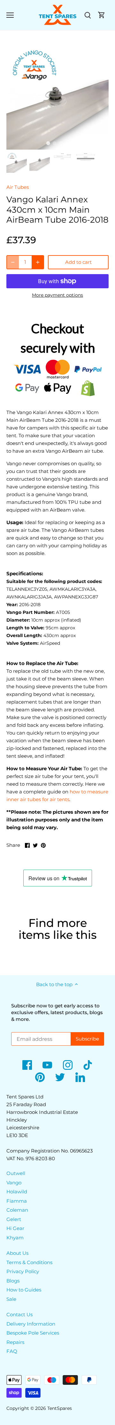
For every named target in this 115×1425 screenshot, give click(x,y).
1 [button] (48, 143)
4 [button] (67, 143)
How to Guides (23, 1290)
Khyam (15, 1238)
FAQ (11, 1351)
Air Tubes (17, 187)
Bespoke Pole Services (32, 1333)
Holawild (16, 1192)
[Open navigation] (10, 15)
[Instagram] (68, 1065)
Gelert (13, 1219)
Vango (13, 1183)
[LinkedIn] (80, 1077)
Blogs (12, 1281)
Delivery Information (30, 1324)
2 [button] (54, 143)
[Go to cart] (101, 15)
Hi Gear (15, 1228)
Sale (11, 1299)
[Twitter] (60, 1077)
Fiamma (16, 1201)
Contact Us (19, 1314)
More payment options (57, 295)
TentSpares (59, 1408)
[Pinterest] (40, 1077)
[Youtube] (47, 1065)
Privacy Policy (22, 1271)
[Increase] (38, 262)
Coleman (17, 1210)
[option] (57, 98)
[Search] (87, 15)
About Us (17, 1253)
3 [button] (60, 143)
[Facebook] (27, 1065)
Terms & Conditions (29, 1262)
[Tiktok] (88, 1065)
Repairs (15, 1342)
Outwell (15, 1173)
